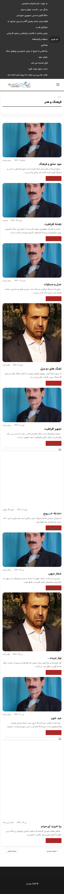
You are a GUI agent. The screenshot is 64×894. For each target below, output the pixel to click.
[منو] (57, 86)
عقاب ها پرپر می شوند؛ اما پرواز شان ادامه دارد (27, 75)
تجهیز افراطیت (52, 429)
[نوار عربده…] (32, 621)
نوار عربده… (54, 658)
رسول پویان (7, 160)
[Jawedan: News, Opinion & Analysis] (19, 84)
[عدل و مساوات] (32, 260)
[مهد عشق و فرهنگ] (32, 140)
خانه (59, 97)
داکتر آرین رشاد (8, 822)
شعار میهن (54, 573)
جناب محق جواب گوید (38, 69)
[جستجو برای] (6, 86)
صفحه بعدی (52, 851)
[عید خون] (32, 694)
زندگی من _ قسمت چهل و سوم (34, 9)
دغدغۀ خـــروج (52, 513)
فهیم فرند (6, 365)
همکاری (44, 45)
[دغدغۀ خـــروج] (32, 477)
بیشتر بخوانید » (53, 179)
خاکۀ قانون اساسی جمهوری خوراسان (32, 15)
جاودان (5, 220)
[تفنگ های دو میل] (32, 332)
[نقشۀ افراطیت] (32, 200)
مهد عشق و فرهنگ (50, 164)
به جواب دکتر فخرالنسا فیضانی (35, 3)
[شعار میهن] (32, 549)
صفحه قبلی (12, 851)
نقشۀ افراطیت (53, 224)
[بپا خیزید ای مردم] (32, 778)
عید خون (56, 718)
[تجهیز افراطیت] (32, 405)
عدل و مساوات (52, 284)
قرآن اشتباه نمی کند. (39, 63)
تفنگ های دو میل (50, 368)
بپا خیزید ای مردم (51, 826)
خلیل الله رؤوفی (8, 509)
